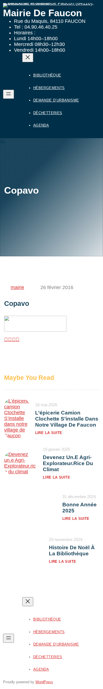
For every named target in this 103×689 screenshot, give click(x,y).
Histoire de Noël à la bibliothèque (72, 550)
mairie (17, 287)
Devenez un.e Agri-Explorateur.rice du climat (68, 463)
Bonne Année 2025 (79, 508)
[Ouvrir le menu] (8, 94)
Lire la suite (48, 433)
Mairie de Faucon (42, 12)
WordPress (44, 682)
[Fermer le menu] (27, 57)
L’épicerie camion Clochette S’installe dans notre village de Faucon (66, 419)
